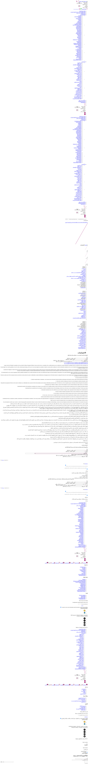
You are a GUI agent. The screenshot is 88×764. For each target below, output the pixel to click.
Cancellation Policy (82, 598)
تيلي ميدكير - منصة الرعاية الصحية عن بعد (79, 700)
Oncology (79, 40)
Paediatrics (79, 45)
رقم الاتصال (86, 452)
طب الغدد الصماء (78, 71)
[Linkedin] (85, 619)
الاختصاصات (83, 689)
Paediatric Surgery (78, 46)
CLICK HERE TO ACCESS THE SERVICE (80, 222)
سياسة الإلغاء (83, 709)
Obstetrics (79, 38)
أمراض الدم (79, 75)
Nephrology (79, 35)
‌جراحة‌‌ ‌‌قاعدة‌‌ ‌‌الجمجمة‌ (82, 343)
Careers (84, 572)
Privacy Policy (83, 597)
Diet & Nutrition (78, 23)
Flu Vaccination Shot (82, 587)
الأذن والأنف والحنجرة (77, 70)
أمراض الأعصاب (78, 79)
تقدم (83, 753)
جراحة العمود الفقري (77, 94)
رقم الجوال (85, 360)
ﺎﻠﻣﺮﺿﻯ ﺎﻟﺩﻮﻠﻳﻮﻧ (83, 693)
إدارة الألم (84, 330)
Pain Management (78, 150)
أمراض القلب (79, 63)
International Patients (82, 575)
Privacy (3, 460)
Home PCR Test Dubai (82, 589)
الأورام (80, 83)
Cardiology (79, 19)
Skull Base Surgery (78, 55)
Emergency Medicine (78, 24)
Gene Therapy (79, 29)
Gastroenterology (78, 27)
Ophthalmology (78, 41)
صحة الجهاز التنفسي (82, 340)
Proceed (86, 753)
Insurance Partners (83, 569)
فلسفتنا (79, 101)
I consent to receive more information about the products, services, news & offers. (74, 607)
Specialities (84, 567)
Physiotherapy (79, 50)
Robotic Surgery (78, 53)
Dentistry (80, 20)
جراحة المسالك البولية (77, 96)
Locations (84, 568)
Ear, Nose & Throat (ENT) (77, 129)
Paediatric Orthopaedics (77, 44)
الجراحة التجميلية (78, 90)
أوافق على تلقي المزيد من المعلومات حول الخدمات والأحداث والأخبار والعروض (74, 718)
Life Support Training (82, 580)
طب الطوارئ (79, 69)
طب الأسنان (79, 65)
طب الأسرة (79, 72)
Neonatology (79, 37)
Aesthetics (79, 15)
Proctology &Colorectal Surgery (78, 49)
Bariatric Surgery (78, 18)
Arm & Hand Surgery (77, 16)
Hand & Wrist (81, 531)
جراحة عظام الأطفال (77, 189)
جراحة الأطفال (83, 329)
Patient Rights (83, 596)
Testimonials (84, 571)
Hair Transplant (78, 32)
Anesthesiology (83, 287)
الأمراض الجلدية (78, 67)
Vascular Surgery (78, 161)
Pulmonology (79, 52)
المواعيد (80, 502)
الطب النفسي (81, 660)
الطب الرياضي (79, 95)
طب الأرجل (84, 334)
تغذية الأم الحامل (83, 336)
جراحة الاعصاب (78, 80)
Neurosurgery (79, 141)
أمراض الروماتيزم (78, 93)
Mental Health (79, 34)
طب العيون (79, 84)
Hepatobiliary (79, 30)
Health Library (83, 586)
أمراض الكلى (79, 78)
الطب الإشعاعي (83, 339)
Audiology (79, 17)
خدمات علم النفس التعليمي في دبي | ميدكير (78, 278)
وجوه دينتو (79, 66)
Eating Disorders (81, 515)
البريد (86, 455)
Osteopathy (82, 529)
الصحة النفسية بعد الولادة (81, 335)
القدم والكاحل (81, 654)
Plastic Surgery (79, 51)
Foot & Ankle (81, 530)
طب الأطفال (79, 190)
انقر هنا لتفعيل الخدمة (68, 222)
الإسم (86, 358)
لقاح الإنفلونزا (83, 701)
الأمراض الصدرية (78, 91)
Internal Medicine (78, 33)
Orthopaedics (79, 42)
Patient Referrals (83, 584)
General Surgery (78, 28)
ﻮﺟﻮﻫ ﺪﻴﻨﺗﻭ (79, 169)
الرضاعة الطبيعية (83, 302)
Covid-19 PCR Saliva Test (81, 590)
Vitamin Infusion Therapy (81, 591)
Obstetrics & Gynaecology (77, 39)
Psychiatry (82, 537)
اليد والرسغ (79, 188)
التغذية (84, 311)
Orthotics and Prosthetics (77, 43)
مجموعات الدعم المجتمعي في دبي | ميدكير (78, 272)
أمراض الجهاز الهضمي (77, 73)
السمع (84, 269)
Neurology (79, 140)
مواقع (80, 100)
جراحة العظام (79, 85)
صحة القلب (84, 296)
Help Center (84, 573)
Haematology (79, 31)
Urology (80, 58)
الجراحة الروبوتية (78, 92)
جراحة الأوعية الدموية (77, 97)
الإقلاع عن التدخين (82, 344)
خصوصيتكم (86, 463)
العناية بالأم (84, 305)
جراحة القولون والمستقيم (77, 64)
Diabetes (84, 275)
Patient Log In (83, 583)
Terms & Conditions (82, 595)
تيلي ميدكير (78, 118)
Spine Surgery (79, 56)
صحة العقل (79, 77)
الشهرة (86, 359)
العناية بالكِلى (83, 301)
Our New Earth (83, 570)
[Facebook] (85, 621)
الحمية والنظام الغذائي (77, 68)
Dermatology (79, 22)
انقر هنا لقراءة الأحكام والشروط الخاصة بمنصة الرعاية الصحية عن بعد (76, 362)
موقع (86, 456)
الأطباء (80, 11)
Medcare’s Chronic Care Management (79, 581)
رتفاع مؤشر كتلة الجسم (82, 299)
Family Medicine (78, 26)
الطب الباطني (79, 76)
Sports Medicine (78, 57)
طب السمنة (79, 62)
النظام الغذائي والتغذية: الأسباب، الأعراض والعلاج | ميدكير (76, 276)
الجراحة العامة (79, 74)
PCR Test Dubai (83, 588)
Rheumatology (79, 54)
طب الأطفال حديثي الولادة (81, 306)
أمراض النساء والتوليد (77, 82)
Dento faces (79, 21)
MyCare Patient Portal (82, 574)
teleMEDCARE (83, 585)
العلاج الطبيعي (79, 191)
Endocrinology (79, 25)
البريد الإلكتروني (85, 361)
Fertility (82, 518)
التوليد (80, 81)
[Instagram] (85, 623)
